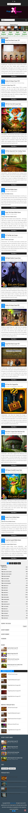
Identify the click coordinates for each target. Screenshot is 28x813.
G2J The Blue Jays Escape (11, 235)
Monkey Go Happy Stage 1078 (12, 81)
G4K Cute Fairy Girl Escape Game (13, 104)
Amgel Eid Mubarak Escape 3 (14, 679)
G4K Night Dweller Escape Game (13, 258)
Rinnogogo (5, 608)
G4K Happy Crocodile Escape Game (13, 470)
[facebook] (12, 1)
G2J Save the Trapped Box (11, 384)
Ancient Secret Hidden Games (12, 517)
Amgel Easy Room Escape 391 (14, 690)
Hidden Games (14, 191)
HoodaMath (5, 601)
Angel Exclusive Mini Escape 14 (14, 788)
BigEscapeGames (6, 576)
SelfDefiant (5, 613)
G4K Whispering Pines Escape (14, 793)
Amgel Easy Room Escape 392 (12, 40)
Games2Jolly (20, 237)
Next (19, 563)
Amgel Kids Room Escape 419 (14, 696)
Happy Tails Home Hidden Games (13, 212)
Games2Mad (5, 590)
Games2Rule (19, 152)
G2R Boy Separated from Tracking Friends (15, 151)
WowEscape (19, 433)
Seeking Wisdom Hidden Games (14, 782)
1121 (15, 563)
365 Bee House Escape (12, 674)
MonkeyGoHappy (20, 82)
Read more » (14, 76)
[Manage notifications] (25, 810)
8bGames (5, 569)
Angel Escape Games (7, 574)
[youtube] (14, 1)
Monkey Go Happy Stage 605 (12, 305)
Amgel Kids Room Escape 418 (14, 729)
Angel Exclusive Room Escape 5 (14, 718)
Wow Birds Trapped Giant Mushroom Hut (15, 431)
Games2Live (5, 587)
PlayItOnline (5, 606)
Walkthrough (6, 615)
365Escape (5, 567)
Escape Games (23, 42)
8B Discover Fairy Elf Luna (13, 724)
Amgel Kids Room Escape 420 (12, 344)
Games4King (19, 105)
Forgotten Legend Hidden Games (13, 540)
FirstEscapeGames (7, 583)
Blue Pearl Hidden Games (11, 189)
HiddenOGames (6, 599)
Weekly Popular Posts (7, 671)
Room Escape (5, 611)
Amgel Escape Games (15, 42)
